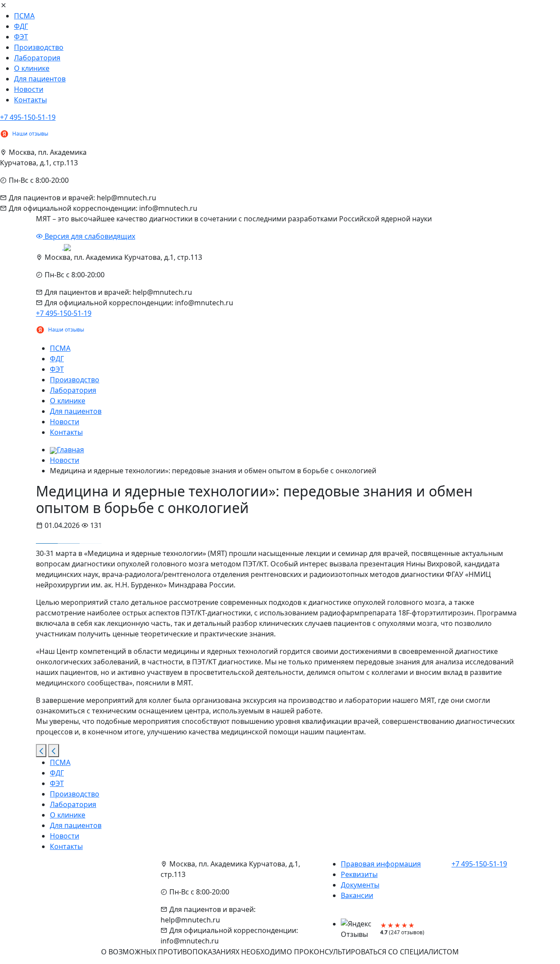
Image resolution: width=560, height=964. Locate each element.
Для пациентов (40, 79)
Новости (28, 89)
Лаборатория (37, 58)
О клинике (31, 68)
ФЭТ (21, 37)
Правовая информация (381, 864)
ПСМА (24, 16)
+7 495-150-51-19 (28, 117)
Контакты (30, 100)
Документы (360, 885)
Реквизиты (359, 874)
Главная (70, 449)
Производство (38, 47)
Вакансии (357, 895)
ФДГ (21, 26)
